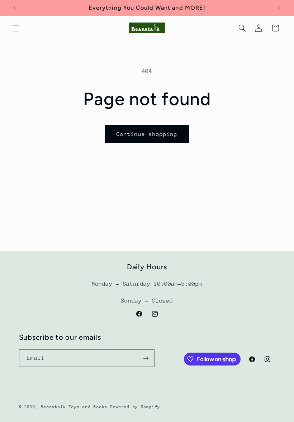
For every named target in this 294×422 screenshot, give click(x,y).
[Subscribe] (145, 358)
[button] (16, 28)
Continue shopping (147, 134)
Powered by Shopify (135, 406)
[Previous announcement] (14, 8)
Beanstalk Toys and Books (74, 406)
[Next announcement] (280, 8)
